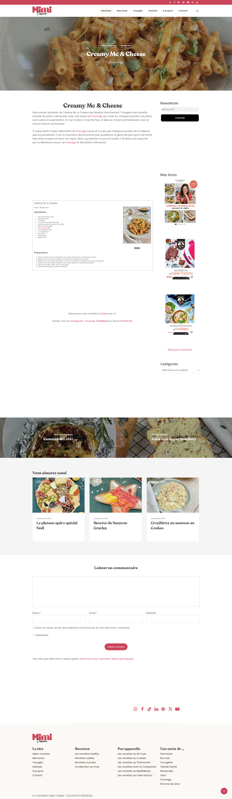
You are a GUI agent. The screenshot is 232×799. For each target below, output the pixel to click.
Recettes (125, 45)
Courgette (166, 762)
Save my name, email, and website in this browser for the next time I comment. (82, 627)
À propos (38, 771)
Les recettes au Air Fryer (132, 753)
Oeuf (163, 775)
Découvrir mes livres (180, 349)
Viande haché (168, 766)
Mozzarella (166, 771)
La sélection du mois (87, 766)
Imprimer (137, 248)
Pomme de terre (170, 784)
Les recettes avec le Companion (137, 766)
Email (93, 613)
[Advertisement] (92, 178)
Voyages (37, 762)
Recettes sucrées (85, 762)
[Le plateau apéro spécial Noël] (58, 510)
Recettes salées (84, 758)
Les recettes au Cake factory (135, 775)
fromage (97, 116)
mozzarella (46, 228)
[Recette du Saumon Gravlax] (116, 510)
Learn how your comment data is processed (106, 658)
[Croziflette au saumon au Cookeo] (173, 510)
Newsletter (42, 635)
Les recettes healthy (87, 753)
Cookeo (103, 313)
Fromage (165, 779)
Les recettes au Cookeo (132, 758)
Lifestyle (37, 766)
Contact (37, 775)
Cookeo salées (158, 482)
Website (151, 613)
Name (36, 613)
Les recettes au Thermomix (134, 762)
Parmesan (166, 753)
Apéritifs (41, 482)
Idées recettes (108, 45)
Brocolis (165, 758)
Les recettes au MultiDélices (134, 771)
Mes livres (38, 758)
